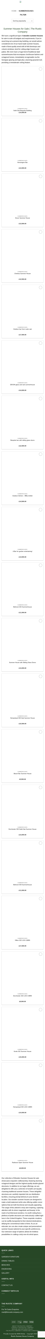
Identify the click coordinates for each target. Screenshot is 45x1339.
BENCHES (6, 1265)
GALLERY (5, 1273)
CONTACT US (7, 1285)
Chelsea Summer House (22, 273)
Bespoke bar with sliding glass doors (22, 440)
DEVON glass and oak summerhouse (22, 384)
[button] (3, 3)
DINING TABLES (8, 1261)
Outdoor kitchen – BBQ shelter (22, 496)
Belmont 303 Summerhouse (22, 885)
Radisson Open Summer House (22, 1162)
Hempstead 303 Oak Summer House (22, 718)
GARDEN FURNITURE (10, 1257)
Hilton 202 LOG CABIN (22, 940)
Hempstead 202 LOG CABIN (22, 1107)
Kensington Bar (22, 162)
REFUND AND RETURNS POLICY (22, 1329)
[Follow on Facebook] (3, 1297)
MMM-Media (21, 1334)
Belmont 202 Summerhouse (22, 607)
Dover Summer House (22, 218)
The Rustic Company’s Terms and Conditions (23, 1330)
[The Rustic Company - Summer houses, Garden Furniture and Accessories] (22, 3)
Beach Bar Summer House (22, 773)
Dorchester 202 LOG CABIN (22, 996)
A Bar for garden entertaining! (22, 551)
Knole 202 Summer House (22, 1051)
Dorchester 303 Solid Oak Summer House (22, 829)
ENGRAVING (7, 1269)
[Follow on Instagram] (7, 1297)
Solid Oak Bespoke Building (22, 110)
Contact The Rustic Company (23, 1327)
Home (14, 11)
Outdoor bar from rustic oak (22, 329)
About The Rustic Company (22, 1326)
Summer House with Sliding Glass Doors (22, 662)
